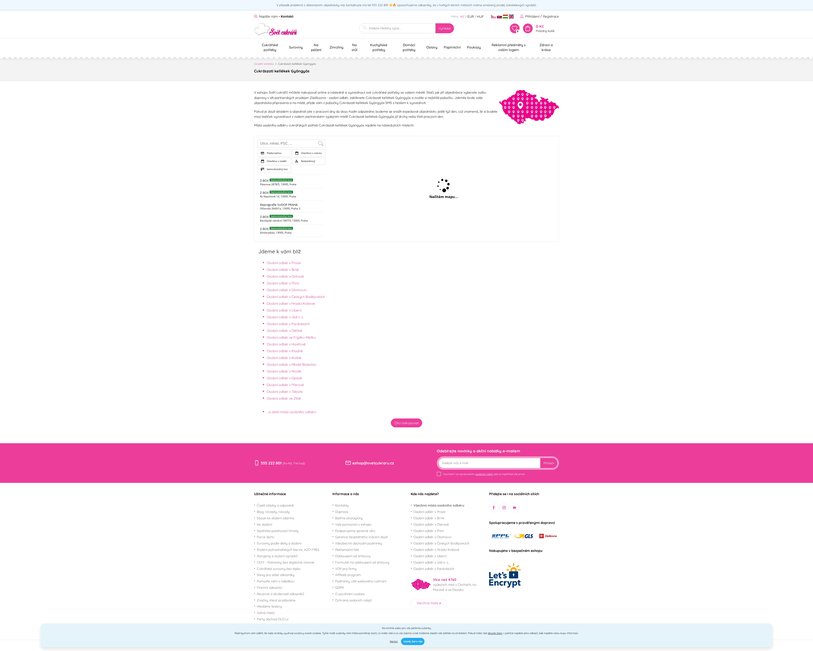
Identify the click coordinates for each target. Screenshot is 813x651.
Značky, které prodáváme (276, 600)
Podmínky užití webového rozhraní (360, 581)
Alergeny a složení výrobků (277, 556)
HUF (480, 16)
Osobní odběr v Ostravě (285, 276)
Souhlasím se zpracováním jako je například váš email (484, 474)
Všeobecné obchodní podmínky (358, 543)
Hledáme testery (269, 606)
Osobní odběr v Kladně (285, 351)
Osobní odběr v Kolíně (284, 358)
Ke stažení (264, 524)
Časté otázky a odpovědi (275, 505)
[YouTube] (514, 507)
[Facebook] (494, 507)
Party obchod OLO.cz (272, 619)
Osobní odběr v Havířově (286, 344)
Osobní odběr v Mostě (284, 371)
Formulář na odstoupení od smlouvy (362, 562)
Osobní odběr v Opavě (284, 378)
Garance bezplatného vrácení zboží (361, 537)
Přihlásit (548, 463)
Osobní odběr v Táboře (285, 391)
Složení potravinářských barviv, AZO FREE (288, 549)
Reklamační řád (347, 549)
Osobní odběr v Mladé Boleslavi (291, 364)
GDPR (339, 587)
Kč (462, 16)
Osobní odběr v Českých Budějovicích (296, 297)
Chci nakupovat (406, 423)
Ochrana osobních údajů (353, 600)
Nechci (394, 641)
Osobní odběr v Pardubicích (288, 324)
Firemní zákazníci (269, 587)
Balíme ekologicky (349, 518)
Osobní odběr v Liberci (284, 310)
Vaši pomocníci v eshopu (353, 524)
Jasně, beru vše (412, 641)
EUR (470, 16)
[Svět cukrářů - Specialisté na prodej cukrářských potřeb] (275, 29)
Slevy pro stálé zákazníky (276, 575)
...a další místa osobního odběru (291, 412)
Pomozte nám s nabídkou (276, 581)
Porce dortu (265, 537)
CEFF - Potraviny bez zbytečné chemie (285, 562)
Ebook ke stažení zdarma (275, 518)
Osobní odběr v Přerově (285, 385)
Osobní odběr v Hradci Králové (291, 303)
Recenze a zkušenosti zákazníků (280, 594)
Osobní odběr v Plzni (283, 283)
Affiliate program (348, 575)
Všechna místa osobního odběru (438, 505)
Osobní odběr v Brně (283, 269)
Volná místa (265, 613)
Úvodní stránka (264, 63)
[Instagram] (504, 507)
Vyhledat (445, 28)
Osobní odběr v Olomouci (287, 290)
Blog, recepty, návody (273, 512)
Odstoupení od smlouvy (353, 556)
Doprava (341, 512)
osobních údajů (484, 474)
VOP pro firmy (346, 569)
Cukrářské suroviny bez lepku (279, 569)
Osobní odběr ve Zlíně (284, 398)
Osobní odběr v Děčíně (284, 330)
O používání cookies (350, 594)
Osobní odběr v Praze (284, 263)
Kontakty (342, 505)
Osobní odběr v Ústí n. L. (285, 317)
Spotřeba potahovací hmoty (278, 531)
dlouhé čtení (495, 633)
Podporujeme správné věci (355, 531)
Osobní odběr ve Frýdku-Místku (291, 337)
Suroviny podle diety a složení (279, 543)
